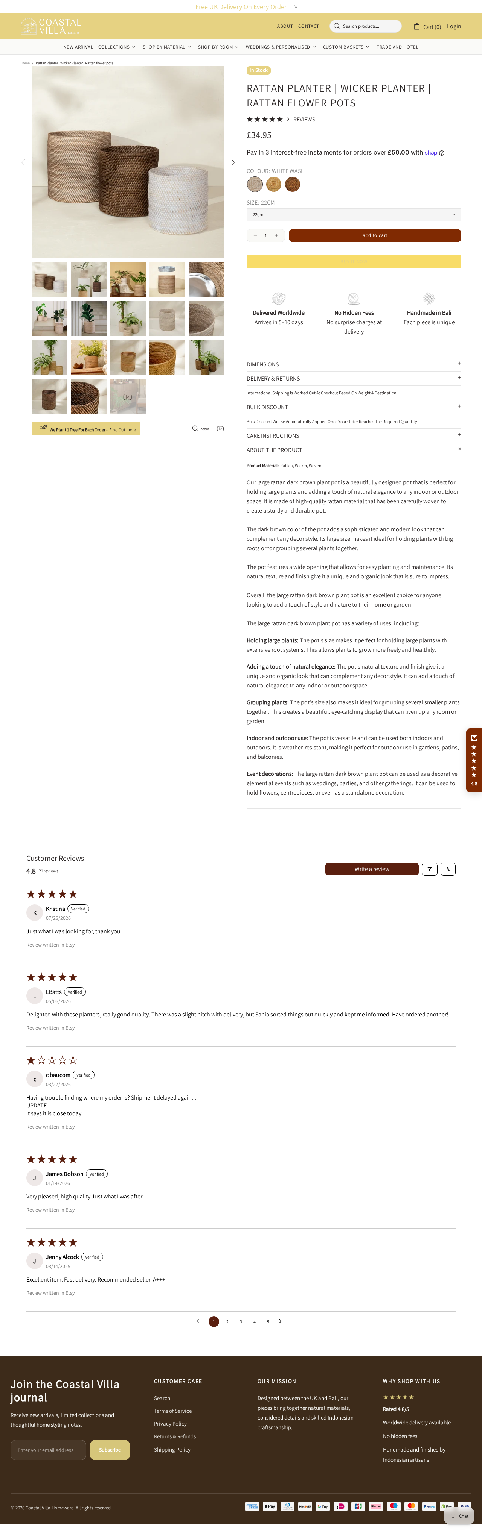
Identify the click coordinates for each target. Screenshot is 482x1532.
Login (454, 26)
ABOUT (285, 26)
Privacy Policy (170, 1423)
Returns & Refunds (175, 1436)
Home (25, 63)
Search (162, 1398)
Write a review (372, 869)
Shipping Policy (172, 1449)
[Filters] (430, 869)
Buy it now (354, 261)
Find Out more (122, 429)
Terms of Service (173, 1410)
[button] (474, 760)
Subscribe (110, 1449)
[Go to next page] (282, 1321)
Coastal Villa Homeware (51, 26)
